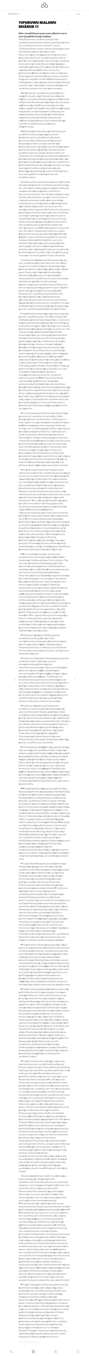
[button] (19, 13)
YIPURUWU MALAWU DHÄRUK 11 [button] (37, 25)
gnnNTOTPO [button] (13, 14)
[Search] (11, 1351)
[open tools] (78, 14)
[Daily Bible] (33, 1351)
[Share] (55, 1351)
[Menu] (77, 1351)
